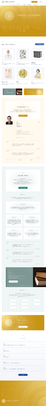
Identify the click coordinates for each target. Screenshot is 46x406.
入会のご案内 (45, 396)
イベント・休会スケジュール (5, 390)
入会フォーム (36, 387)
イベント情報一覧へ (39, 44)
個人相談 (25, 392)
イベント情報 (23, 4)
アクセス (7, 159)
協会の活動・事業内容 (23, 187)
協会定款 (31, 159)
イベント (14, 384)
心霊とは (3, 387)
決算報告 (3, 395)
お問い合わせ (31, 400)
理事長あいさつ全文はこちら (20, 137)
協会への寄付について (4, 396)
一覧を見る (23, 374)
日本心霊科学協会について (23, 115)
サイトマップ (42, 400)
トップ (10, 4)
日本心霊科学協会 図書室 (13, 281)
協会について (18, 4)
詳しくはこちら (38, 148)
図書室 (24, 395)
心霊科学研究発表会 (15, 390)
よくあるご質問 (35, 4)
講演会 (13, 387)
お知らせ (14, 4)
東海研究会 (20, 300)
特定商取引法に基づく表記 (37, 400)
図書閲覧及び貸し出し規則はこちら (25, 285)
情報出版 (25, 391)
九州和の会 (20, 307)
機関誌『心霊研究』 (26, 387)
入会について (36, 384)
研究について (25, 390)
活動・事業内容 (29, 4)
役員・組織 (19, 159)
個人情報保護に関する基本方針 (38, 390)
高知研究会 (8, 307)
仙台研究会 (8, 300)
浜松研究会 (32, 300)
